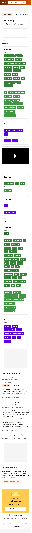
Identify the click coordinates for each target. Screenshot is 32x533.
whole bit (20, 107)
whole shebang (9, 311)
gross (22, 67)
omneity (16, 96)
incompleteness (17, 130)
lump (17, 266)
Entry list (5, 523)
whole (22, 183)
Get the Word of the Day (15, 509)
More (15, 14)
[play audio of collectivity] (4, 24)
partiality (7, 141)
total (6, 82)
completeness (9, 59)
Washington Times (9, 407)
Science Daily (8, 397)
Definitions (25, 14)
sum (23, 78)
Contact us (19, 523)
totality (12, 82)
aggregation (17, 240)
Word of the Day (15, 498)
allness (11, 92)
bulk (6, 251)
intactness (8, 71)
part (6, 134)
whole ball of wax (10, 107)
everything (8, 96)
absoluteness (9, 56)
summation (8, 281)
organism (15, 270)
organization (8, 274)
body (20, 248)
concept (15, 326)
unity (18, 82)
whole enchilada (10, 111)
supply (16, 281)
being (14, 248)
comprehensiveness (11, 63)
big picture (8, 292)
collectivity (6, 385)
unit (13, 285)
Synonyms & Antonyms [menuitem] (8, 14)
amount (7, 244)
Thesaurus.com (6, 2)
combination (8, 255)
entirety (15, 259)
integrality (17, 71)
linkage (7, 266)
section (15, 141)
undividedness (17, 104)
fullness (16, 67)
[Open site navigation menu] (3, 2)
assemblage (15, 244)
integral (13, 263)
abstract (7, 326)
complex (18, 59)
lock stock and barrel (11, 296)
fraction (7, 130)
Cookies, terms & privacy (15, 526)
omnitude (8, 100)
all (5, 92)
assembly (8, 248)
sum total (16, 100)
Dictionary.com (28, 2)
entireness (8, 67)
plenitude (16, 78)
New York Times (9, 418)
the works (8, 104)
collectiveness (19, 92)
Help (26, 523)
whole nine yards (10, 115)
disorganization (9, 330)
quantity (23, 274)
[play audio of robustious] (10, 504)
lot (12, 266)
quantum (7, 278)
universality (8, 85)
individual (8, 337)
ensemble (22, 63)
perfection (8, 78)
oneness (15, 74)
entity (7, 233)
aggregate (18, 56)
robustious (15, 501)
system (22, 281)
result (14, 278)
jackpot (20, 263)
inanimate (8, 333)
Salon (6, 430)
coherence (13, 251)
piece (14, 212)
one (14, 337)
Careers (12, 523)
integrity (7, 74)
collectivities (16, 385)
